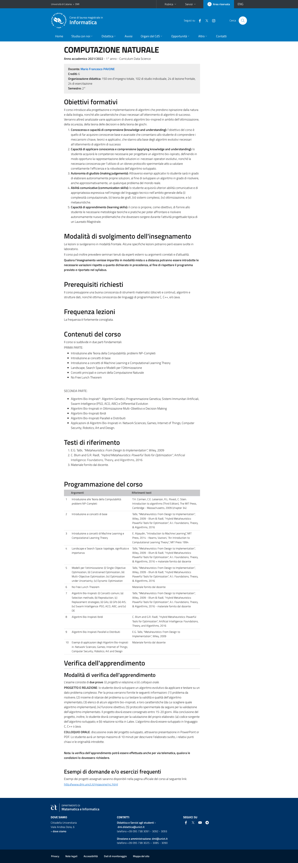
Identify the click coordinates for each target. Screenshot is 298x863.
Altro (201, 36)
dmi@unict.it (160, 839)
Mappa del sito (141, 856)
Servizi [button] (189, 4)
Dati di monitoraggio (115, 856)
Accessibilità (91, 856)
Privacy (55, 856)
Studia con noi (80, 36)
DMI (77, 4)
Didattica (107, 36)
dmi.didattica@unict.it (131, 827)
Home (59, 36)
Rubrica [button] (169, 4)
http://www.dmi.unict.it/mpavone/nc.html (91, 784)
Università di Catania (61, 4)
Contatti (221, 36)
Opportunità (179, 36)
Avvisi (128, 36)
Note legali (71, 856)
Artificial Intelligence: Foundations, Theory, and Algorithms (128, 457)
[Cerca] (243, 20)
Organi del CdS (150, 36)
